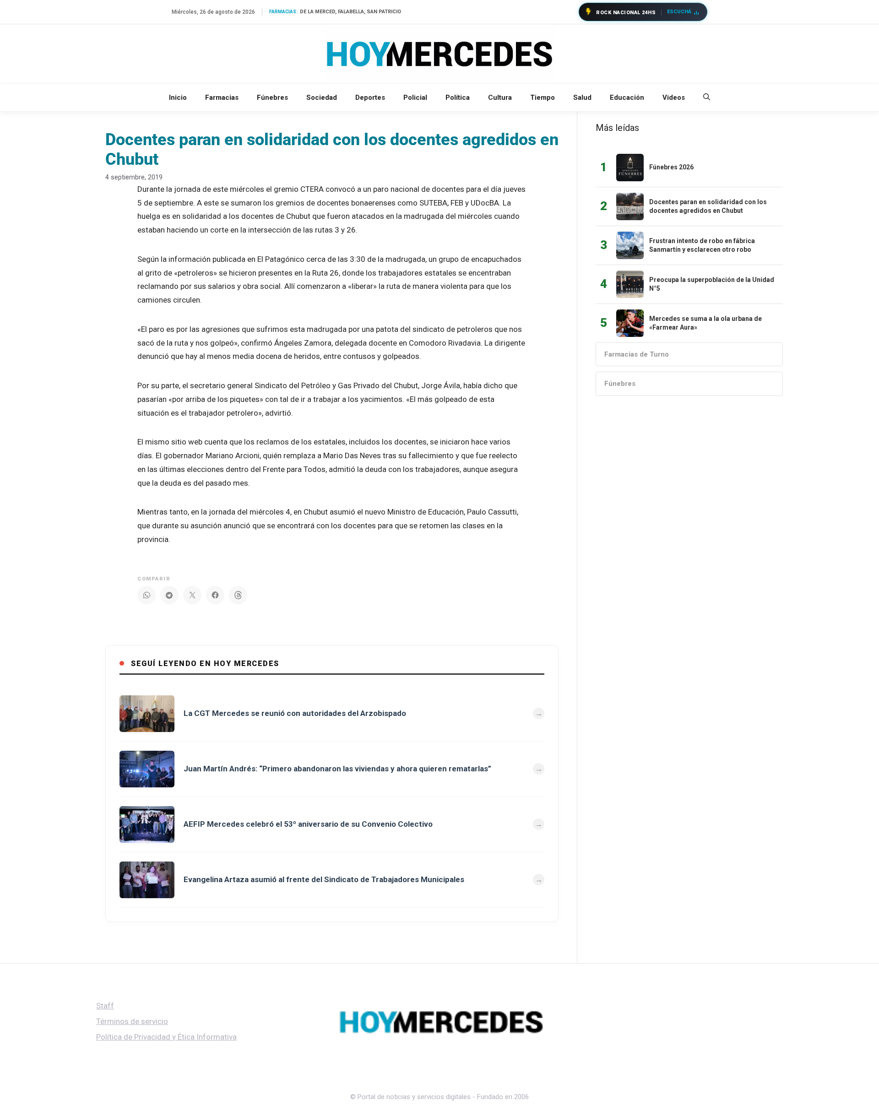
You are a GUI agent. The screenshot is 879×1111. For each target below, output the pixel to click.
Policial (415, 97)
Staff (105, 1005)
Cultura (500, 97)
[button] (706, 97)
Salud (582, 97)
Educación (627, 97)
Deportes (370, 97)
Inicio (178, 97)
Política (457, 97)
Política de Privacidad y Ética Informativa (166, 1036)
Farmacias (222, 97)
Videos (673, 97)
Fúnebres (272, 97)
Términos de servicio (132, 1021)
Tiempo (542, 97)
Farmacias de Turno (636, 354)
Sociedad (321, 97)
